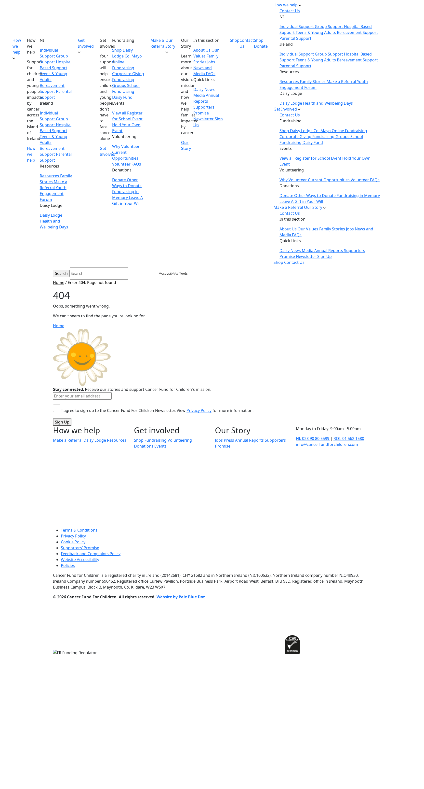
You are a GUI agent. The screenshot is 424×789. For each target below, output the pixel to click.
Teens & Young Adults (316, 32)
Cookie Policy (73, 542)
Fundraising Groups (331, 136)
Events (160, 446)
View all (119, 113)
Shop (117, 50)
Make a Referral (157, 43)
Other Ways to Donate (315, 195)
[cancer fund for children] (6, 134)
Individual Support (297, 26)
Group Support (329, 26)
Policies (68, 565)
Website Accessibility (80, 559)
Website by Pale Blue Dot (181, 597)
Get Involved (86, 43)
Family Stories (313, 81)
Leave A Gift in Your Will (301, 201)
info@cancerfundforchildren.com (327, 444)
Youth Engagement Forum (53, 193)
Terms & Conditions (79, 530)
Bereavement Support (357, 32)
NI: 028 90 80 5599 (313, 438)
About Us (202, 50)
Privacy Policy (199, 410)
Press (229, 440)
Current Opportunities (329, 180)
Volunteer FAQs (126, 164)
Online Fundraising (349, 130)
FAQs (210, 73)
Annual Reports (329, 250)
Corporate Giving (128, 73)
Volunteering (180, 440)
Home (58, 282)
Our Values (308, 229)
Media (199, 95)
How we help (17, 46)
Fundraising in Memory (358, 195)
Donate (119, 180)
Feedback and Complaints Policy (90, 553)
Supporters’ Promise (80, 547)
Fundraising (156, 440)
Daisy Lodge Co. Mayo (311, 130)
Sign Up (62, 422)
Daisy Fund (122, 97)
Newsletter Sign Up (314, 256)
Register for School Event (318, 158)
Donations (143, 446)
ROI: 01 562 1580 (348, 438)
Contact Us (246, 43)
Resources (50, 176)
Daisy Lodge (51, 215)
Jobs (211, 62)
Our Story (170, 43)
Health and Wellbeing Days (328, 103)
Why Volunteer (126, 146)
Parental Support (295, 38)
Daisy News (204, 89)
